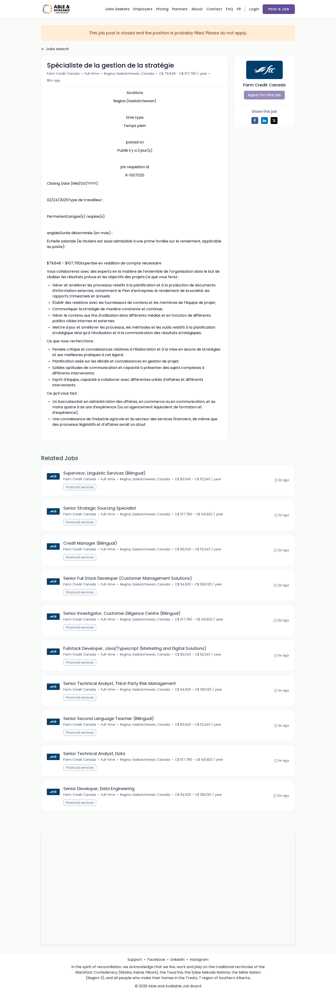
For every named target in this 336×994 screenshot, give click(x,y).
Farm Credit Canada (63, 73)
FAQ (229, 9)
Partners (180, 9)
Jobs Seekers (117, 9)
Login (254, 9)
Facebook (156, 959)
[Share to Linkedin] (264, 120)
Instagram (199, 959)
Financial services (80, 487)
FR (239, 9)
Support (135, 959)
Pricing (162, 9)
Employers (142, 9)
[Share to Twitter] (274, 120)
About (197, 9)
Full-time (92, 73)
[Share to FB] (254, 120)
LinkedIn (177, 959)
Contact (214, 9)
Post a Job (278, 9)
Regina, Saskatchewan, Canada (129, 73)
